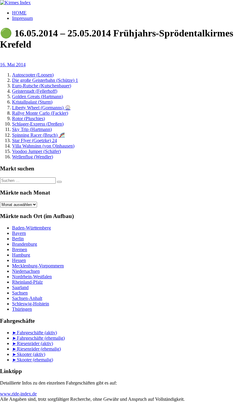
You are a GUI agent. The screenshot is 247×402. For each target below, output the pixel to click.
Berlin (18, 238)
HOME (19, 12)
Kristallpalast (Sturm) (32, 101)
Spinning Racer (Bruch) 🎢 (38, 135)
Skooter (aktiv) (31, 354)
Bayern (19, 233)
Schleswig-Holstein (30, 303)
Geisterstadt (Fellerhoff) (34, 91)
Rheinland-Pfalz (27, 282)
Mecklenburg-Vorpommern (38, 265)
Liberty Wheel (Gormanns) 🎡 (41, 107)
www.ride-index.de (18, 393)
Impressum (22, 18)
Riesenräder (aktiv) (35, 343)
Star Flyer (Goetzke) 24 (34, 140)
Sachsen (20, 292)
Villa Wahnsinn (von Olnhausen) (43, 145)
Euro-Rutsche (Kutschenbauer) (41, 85)
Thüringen (22, 309)
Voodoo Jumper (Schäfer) (36, 151)
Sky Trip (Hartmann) (32, 129)
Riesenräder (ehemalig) (39, 348)
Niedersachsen (26, 271)
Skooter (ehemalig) (35, 359)
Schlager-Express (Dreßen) (38, 123)
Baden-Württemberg (31, 227)
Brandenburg (24, 244)
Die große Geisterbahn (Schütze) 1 (45, 80)
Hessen (19, 260)
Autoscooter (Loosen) (33, 74)
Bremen (19, 249)
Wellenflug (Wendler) (32, 156)
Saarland (20, 287)
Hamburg (21, 254)
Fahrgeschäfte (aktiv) (37, 332)
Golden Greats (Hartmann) (37, 96)
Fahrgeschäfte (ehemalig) (41, 338)
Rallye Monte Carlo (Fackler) (40, 113)
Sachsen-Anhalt (27, 298)
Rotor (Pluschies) (28, 118)
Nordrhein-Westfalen (32, 276)
